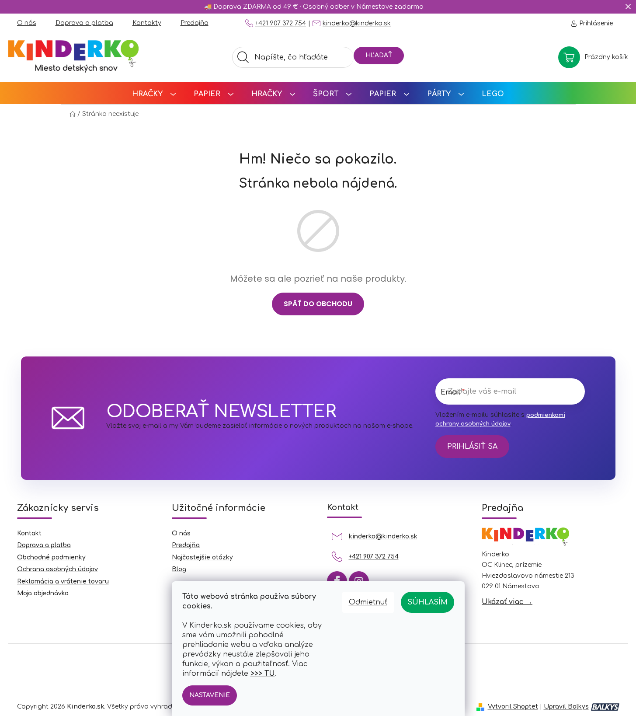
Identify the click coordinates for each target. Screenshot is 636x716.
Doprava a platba (84, 23)
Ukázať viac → (507, 602)
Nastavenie (209, 695)
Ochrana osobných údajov (57, 569)
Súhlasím (427, 602)
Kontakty (146, 23)
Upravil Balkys (566, 706)
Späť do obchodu (318, 304)
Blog (179, 569)
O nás (26, 23)
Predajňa (195, 23)
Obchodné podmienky (51, 557)
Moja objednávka (43, 593)
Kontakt (29, 533)
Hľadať (378, 55)
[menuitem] (153, 93)
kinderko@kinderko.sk (357, 23)
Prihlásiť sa (472, 447)
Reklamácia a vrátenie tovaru (63, 581)
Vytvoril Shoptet (513, 706)
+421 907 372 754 (280, 23)
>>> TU (262, 674)
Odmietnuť (368, 602)
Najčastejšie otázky (202, 557)
